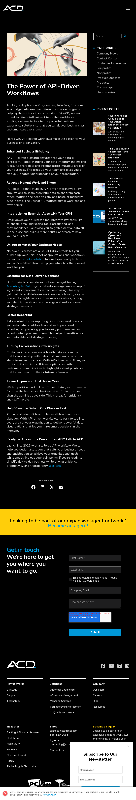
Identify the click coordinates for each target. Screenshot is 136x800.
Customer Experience (111, 63)
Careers (97, 695)
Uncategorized (107, 92)
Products (103, 83)
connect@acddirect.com (63, 731)
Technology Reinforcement (65, 707)
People (11, 695)
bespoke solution (32, 259)
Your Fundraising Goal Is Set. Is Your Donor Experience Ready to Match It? (118, 121)
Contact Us (57, 750)
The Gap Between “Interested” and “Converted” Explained (118, 153)
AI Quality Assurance (62, 712)
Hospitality (13, 744)
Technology (105, 87)
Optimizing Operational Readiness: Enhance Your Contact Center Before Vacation (117, 240)
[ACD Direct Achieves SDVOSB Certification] (99, 216)
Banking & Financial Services (23, 732)
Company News (107, 53)
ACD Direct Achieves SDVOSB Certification (118, 211)
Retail (10, 761)
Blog (96, 701)
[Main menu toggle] (128, 8)
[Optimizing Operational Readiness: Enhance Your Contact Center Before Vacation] (99, 247)
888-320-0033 (59, 735)
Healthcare (13, 738)
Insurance (12, 749)
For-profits (104, 68)
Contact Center (107, 58)
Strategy (12, 690)
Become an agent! (68, 525)
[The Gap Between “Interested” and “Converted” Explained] (99, 159)
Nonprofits (104, 73)
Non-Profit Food (16, 755)
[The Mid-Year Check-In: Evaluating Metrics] (99, 189)
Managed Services (60, 701)
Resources (99, 707)
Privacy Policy (49, 795)
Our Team (98, 690)
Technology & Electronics (21, 766)
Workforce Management (64, 695)
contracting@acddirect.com (65, 744)
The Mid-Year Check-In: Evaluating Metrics (115, 183)
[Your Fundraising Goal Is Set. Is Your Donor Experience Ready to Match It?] (99, 128)
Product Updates (108, 78)
